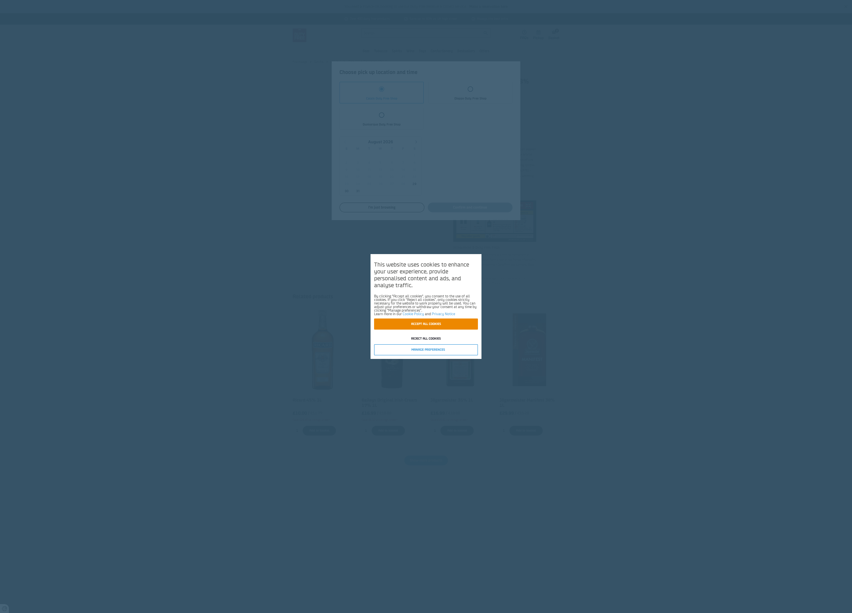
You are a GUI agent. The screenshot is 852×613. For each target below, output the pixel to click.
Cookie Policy (413, 314)
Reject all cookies (426, 338)
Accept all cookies (426, 324)
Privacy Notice (443, 314)
